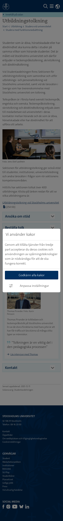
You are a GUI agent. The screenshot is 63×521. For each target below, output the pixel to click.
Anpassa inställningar (34, 286)
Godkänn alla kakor (31, 275)
